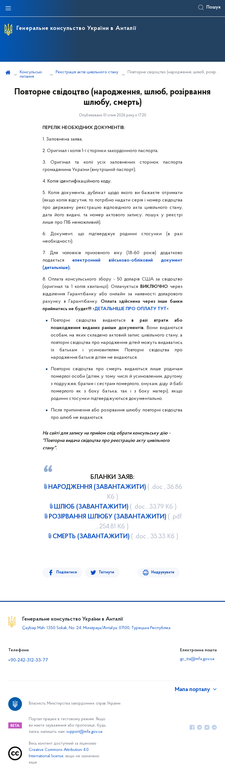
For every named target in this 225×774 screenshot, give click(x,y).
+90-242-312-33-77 (28, 660)
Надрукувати (162, 572)
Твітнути (106, 572)
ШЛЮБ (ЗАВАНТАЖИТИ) (115, 507)
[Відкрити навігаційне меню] (8, 8)
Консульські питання (31, 74)
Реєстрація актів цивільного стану (87, 72)
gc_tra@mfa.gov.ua (197, 659)
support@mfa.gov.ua (84, 732)
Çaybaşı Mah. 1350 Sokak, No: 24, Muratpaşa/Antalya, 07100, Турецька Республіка (96, 628)
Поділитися (66, 572)
